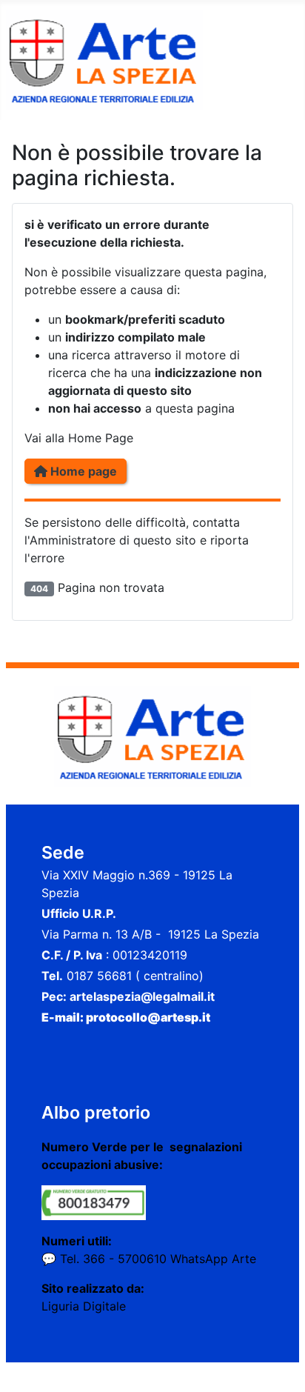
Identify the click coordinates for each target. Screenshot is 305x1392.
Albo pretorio (95, 1112)
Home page (82, 471)
